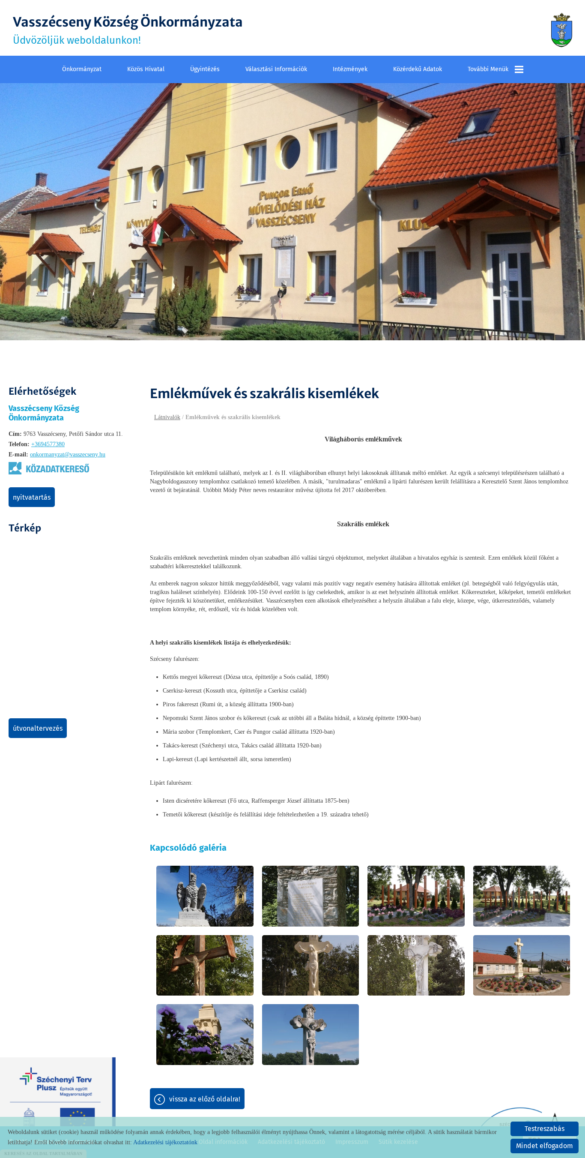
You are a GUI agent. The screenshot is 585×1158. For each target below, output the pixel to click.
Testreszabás (544, 1129)
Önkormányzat (81, 69)
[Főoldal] (561, 30)
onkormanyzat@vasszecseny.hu (67, 454)
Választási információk (276, 69)
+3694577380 (48, 444)
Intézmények (350, 69)
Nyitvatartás (32, 497)
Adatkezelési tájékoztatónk (165, 1142)
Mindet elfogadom (544, 1146)
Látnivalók (167, 417)
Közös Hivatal (145, 69)
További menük (488, 69)
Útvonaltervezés (38, 728)
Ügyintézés (205, 69)
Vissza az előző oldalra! (204, 1099)
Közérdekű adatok (417, 69)
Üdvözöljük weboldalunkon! (128, 30)
